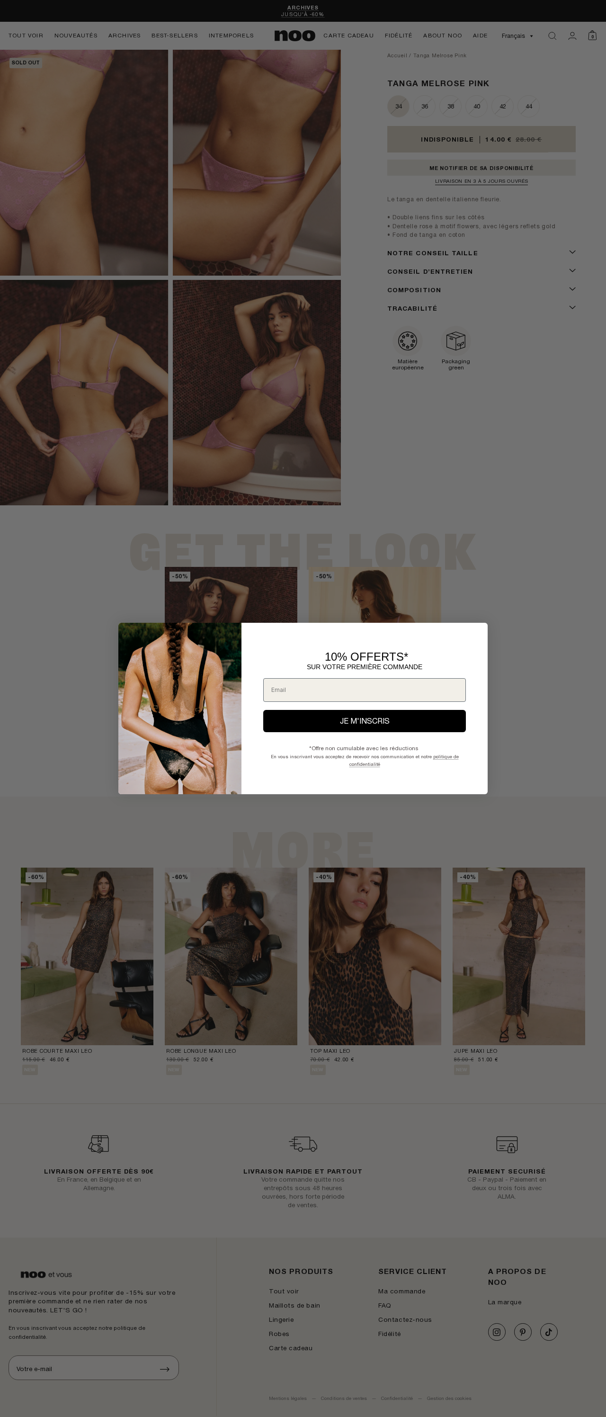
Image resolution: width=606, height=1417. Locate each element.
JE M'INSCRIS (365, 721)
